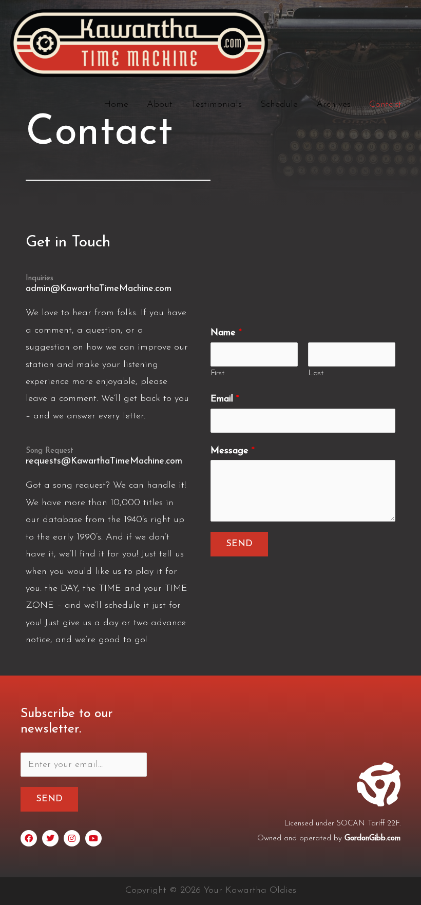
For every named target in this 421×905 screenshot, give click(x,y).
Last (315, 373)
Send (239, 544)
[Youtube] (93, 838)
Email (224, 399)
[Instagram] (72, 838)
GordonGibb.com (372, 838)
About (160, 104)
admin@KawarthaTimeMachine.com (98, 289)
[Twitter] (50, 838)
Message (232, 451)
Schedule (279, 104)
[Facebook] (29, 838)
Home (116, 104)
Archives (333, 104)
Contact (385, 104)
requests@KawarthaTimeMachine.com (104, 461)
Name (226, 333)
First (217, 373)
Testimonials (216, 104)
